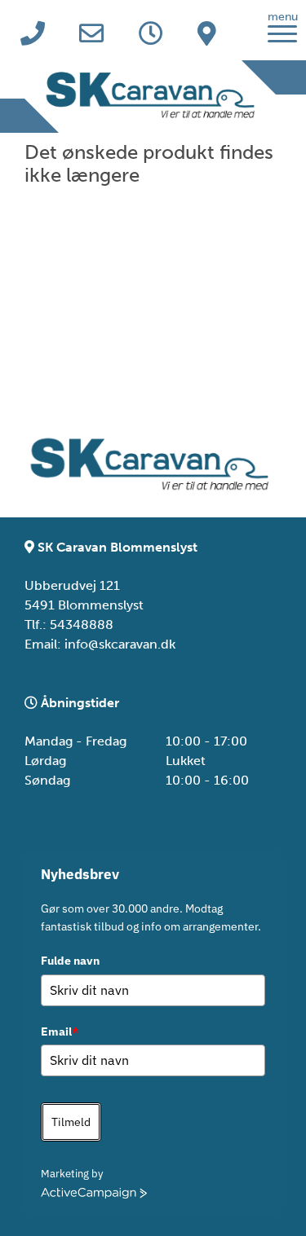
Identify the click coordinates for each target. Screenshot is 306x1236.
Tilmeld (71, 1122)
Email (59, 1031)
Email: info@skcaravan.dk (99, 644)
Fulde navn (70, 960)
